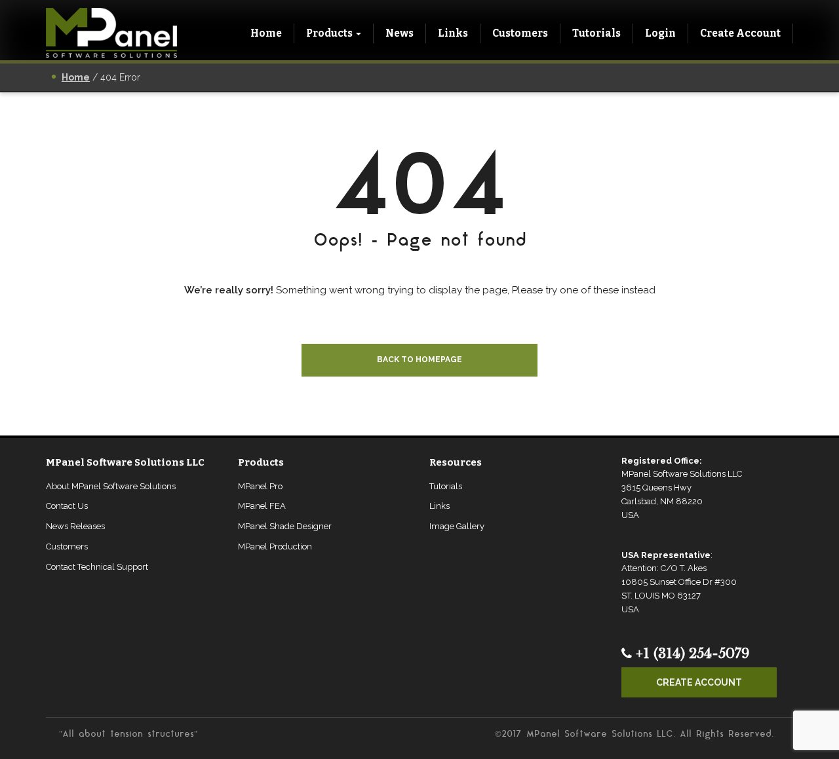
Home (266, 33)
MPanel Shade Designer (285, 526)
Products (329, 33)
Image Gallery (456, 526)
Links (453, 33)
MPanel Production (275, 546)
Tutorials (596, 33)
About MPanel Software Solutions (111, 486)
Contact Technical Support (97, 567)
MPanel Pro (260, 486)
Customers (520, 33)
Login (660, 33)
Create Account (740, 33)
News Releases (75, 526)
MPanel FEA (262, 506)
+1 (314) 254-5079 (690, 653)
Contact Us (67, 506)
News (399, 33)
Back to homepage (419, 359)
